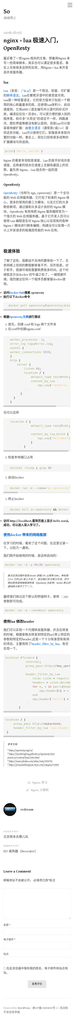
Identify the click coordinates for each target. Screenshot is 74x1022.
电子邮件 (9, 939)
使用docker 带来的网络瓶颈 (24, 535)
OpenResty (10, 193)
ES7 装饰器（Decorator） (20, 851)
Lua (5, 91)
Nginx (36, 782)
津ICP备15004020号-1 (45, 1008)
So (6, 11)
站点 (6, 954)
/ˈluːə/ (25, 91)
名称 (6, 925)
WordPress (24, 1008)
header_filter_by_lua (45, 644)
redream (26, 809)
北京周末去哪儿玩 (15, 837)
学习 (44, 782)
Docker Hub (16, 293)
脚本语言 (13, 95)
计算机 (44, 790)
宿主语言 (34, 128)
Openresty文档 (19, 317)
